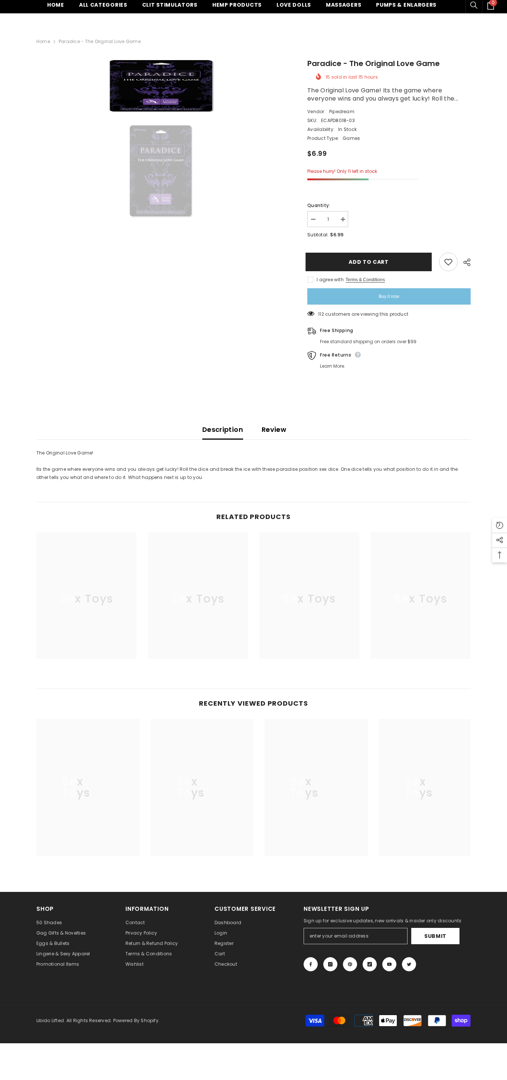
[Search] (474, 5)
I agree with (330, 279)
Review (274, 429)
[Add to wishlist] (448, 262)
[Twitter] (409, 964)
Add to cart (370, 262)
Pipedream (341, 111)
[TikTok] (370, 964)
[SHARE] (464, 262)
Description (222, 429)
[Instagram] (330, 964)
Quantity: (318, 205)
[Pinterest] (350, 964)
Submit (435, 936)
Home (43, 41)
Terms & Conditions (365, 279)
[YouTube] (389, 964)
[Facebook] (311, 964)
